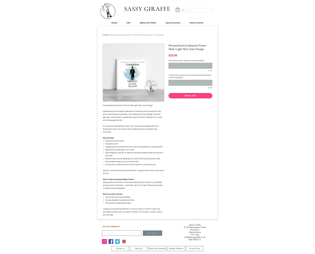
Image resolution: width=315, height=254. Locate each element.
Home (105, 35)
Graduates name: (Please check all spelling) (187, 60)
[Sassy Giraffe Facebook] (111, 241)
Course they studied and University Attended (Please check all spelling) (190, 76)
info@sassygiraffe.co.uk (194, 237)
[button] (178, 9)
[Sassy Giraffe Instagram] (104, 241)
